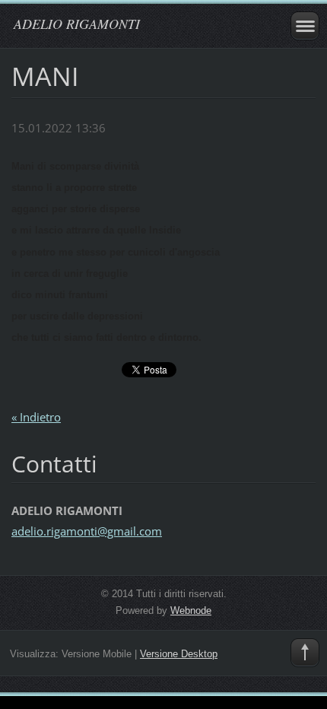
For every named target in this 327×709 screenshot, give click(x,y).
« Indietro (36, 416)
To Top (304, 652)
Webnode (190, 610)
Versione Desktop (178, 654)
